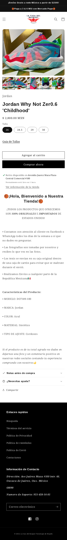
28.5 (19, 129)
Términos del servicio (19, 428)
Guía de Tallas (11, 141)
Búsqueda (12, 420)
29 (32, 129)
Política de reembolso (19, 442)
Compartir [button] (12, 389)
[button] (4, 19)
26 (7, 129)
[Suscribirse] (56, 506)
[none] (8, 83)
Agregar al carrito (33, 155)
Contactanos (14, 457)
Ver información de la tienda (22, 186)
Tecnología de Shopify (44, 534)
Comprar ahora (33, 164)
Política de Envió (16, 450)
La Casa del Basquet (28, 534)
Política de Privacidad (19, 435)
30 (43, 129)
